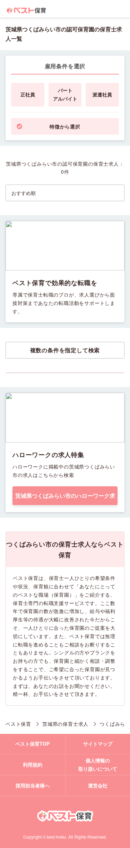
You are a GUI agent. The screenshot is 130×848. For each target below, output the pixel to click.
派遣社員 (102, 94)
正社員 (27, 94)
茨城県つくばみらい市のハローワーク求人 (65, 498)
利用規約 (32, 764)
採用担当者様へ (33, 785)
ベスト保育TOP (32, 743)
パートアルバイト (65, 94)
